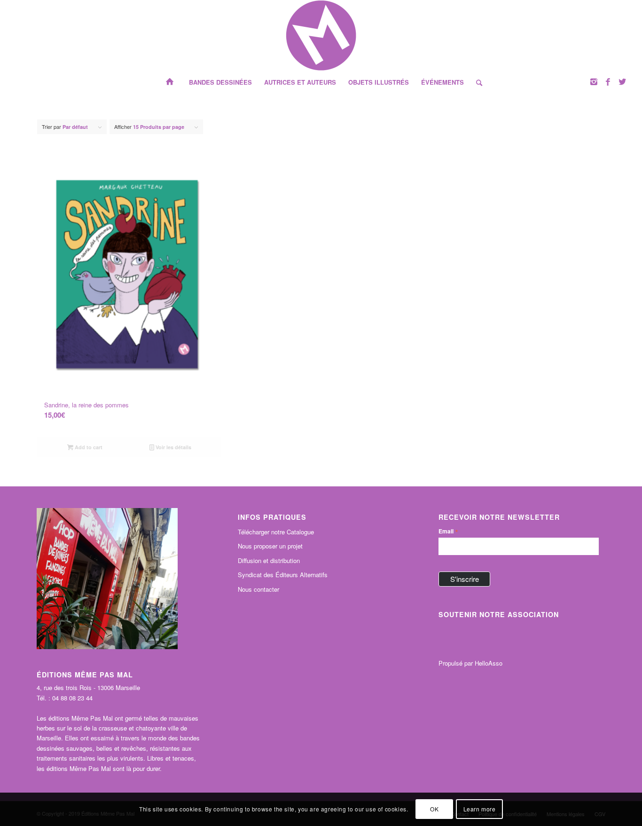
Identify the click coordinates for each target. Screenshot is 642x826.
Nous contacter (258, 589)
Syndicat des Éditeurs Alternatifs (283, 574)
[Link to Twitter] (622, 81)
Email (448, 531)
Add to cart (87, 447)
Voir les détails (172, 447)
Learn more (479, 809)
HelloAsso (488, 663)
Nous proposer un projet (270, 545)
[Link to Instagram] (594, 81)
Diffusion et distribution (269, 560)
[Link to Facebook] (608, 81)
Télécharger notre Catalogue (276, 531)
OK (434, 809)
